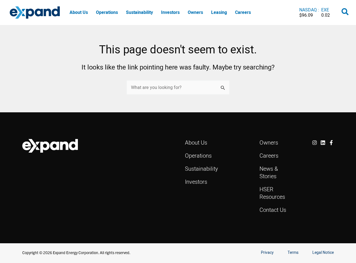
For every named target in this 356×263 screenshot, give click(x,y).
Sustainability (139, 12)
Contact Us (272, 210)
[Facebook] (331, 142)
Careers (243, 12)
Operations (107, 12)
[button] (345, 13)
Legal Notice (323, 252)
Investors (170, 12)
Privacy (267, 252)
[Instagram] (314, 142)
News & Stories (268, 172)
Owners (195, 12)
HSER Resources (272, 192)
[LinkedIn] (322, 142)
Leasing (219, 12)
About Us (79, 12)
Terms (293, 252)
